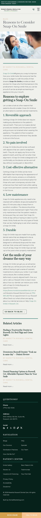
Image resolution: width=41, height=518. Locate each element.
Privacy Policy (8, 479)
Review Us (6, 470)
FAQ (22, 441)
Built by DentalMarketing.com (13, 500)
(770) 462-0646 (8, 408)
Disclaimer (7, 487)
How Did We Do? (9, 454)
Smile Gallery (7, 465)
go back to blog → (15, 312)
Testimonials (25, 470)
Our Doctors (7, 445)
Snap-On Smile (8, 73)
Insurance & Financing (10, 474)
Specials (24, 445)
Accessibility (7, 483)
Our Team (24, 450)
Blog (5, 19)
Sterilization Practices (10, 450)
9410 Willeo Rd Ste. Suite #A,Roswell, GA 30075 (14, 418)
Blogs (5, 441)
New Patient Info (27, 465)
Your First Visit (26, 474)
